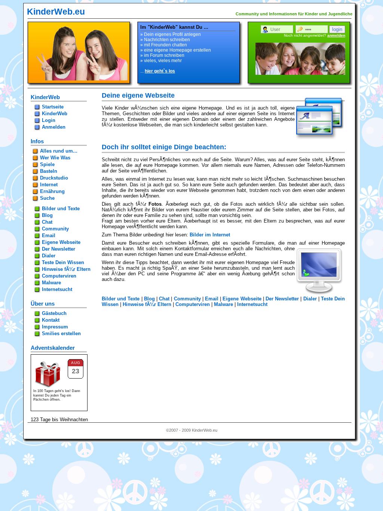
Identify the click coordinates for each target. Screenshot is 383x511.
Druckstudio (54, 178)
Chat (164, 299)
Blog (149, 299)
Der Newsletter (282, 299)
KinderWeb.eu (56, 11)
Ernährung (52, 191)
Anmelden (53, 127)
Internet (49, 184)
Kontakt (50, 320)
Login (48, 120)
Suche (47, 198)
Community (187, 299)
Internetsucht (252, 304)
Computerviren (192, 304)
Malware (223, 304)
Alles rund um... (58, 151)
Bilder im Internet (210, 235)
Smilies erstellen (61, 333)
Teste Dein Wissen (63, 262)
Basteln (48, 171)
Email (211, 299)
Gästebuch (54, 313)
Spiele (47, 164)
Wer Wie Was (55, 157)
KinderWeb (54, 113)
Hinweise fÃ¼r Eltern (147, 304)
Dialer (310, 299)
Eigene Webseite (242, 299)
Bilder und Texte (121, 299)
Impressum (55, 327)
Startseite (53, 107)
